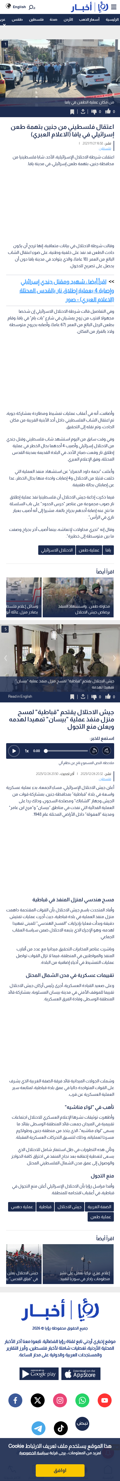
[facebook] (15, 1400)
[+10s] (106, 751)
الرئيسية (112, 19)
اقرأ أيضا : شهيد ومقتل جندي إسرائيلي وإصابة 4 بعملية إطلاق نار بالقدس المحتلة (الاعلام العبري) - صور (67, 290)
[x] (38, 1400)
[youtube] (105, 1400)
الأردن (68, 19)
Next (5, 658)
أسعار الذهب (89, 19)
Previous (114, 658)
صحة (53, 19)
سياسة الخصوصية (34, 1453)
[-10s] (94, 751)
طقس (17, 19)
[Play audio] (14, 751)
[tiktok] (61, 1428)
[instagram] (60, 1400)
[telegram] (38, 1428)
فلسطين (36, 19)
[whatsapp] (82, 1400)
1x (27, 750)
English (19, 7)
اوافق (60, 1470)
